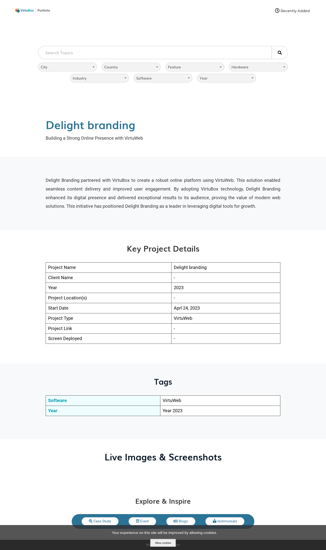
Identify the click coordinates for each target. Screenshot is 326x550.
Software (144, 78)
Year (204, 78)
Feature (174, 67)
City (44, 67)
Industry (80, 78)
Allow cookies (163, 542)
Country (111, 67)
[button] (100, 521)
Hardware (239, 67)
